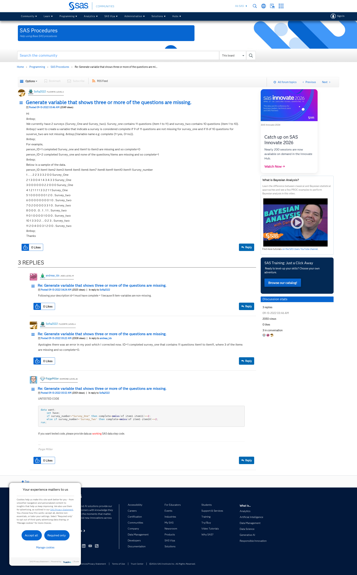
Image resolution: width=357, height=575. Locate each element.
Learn (47, 16)
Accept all (31, 535)
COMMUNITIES (105, 6)
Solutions (157, 16)
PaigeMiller (52, 378)
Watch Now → (274, 166)
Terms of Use (118, 563)
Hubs (175, 16)
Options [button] (30, 81)
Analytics (89, 16)
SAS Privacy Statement (61, 509)
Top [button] (27, 481)
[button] (22, 103)
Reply (248, 247)
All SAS (239, 6)
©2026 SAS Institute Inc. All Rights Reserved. (172, 563)
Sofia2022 (40, 91)
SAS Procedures (60, 67)
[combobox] (136, 55)
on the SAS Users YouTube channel (300, 249)
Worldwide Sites (263, 6)
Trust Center (137, 563)
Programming (67, 16)
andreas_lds (53, 275)
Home (20, 67)
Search (255, 6)
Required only (56, 535)
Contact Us (272, 6)
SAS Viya (109, 16)
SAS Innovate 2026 (270, 124)
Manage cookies (45, 547)
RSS (97, 546)
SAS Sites (281, 6)
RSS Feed (102, 81)
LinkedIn (84, 546)
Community (27, 16)
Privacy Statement (97, 563)
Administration (133, 16)
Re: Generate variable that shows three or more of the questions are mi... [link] (116, 67)
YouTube (90, 546)
